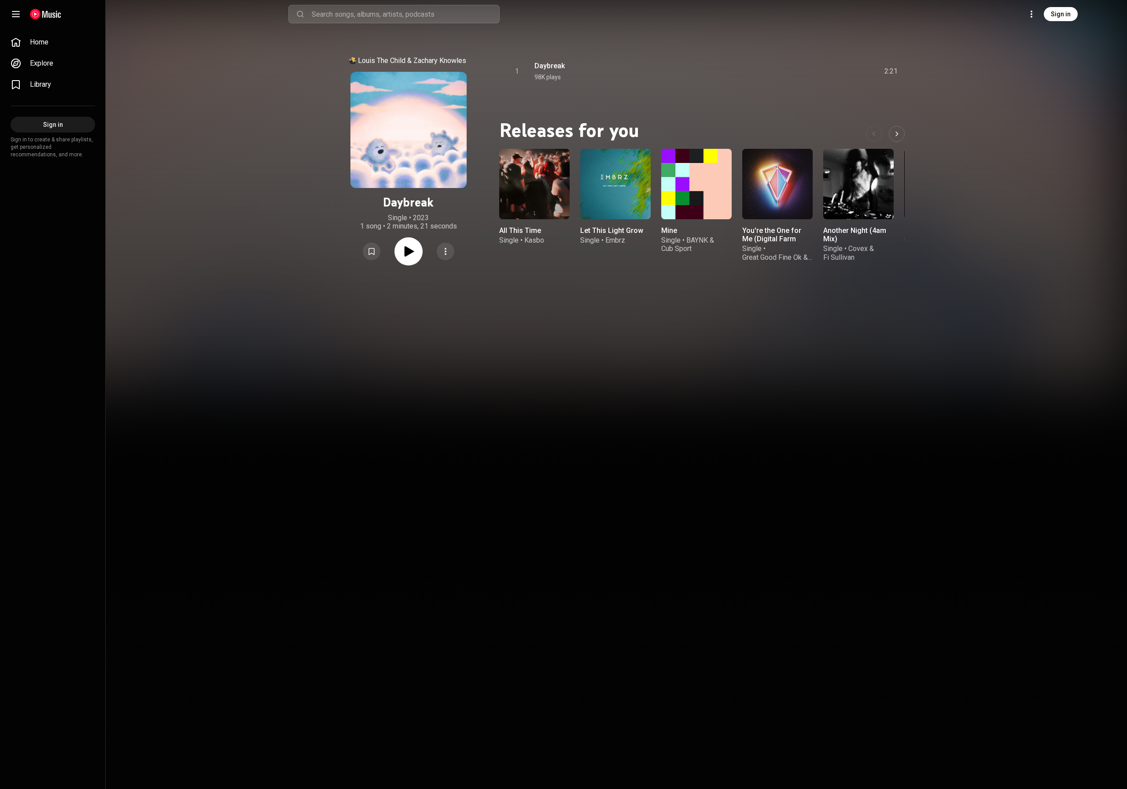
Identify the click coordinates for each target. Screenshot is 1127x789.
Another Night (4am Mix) (854, 234)
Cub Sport (676, 248)
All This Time (520, 230)
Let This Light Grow (611, 230)
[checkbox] (891, 71)
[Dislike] (841, 71)
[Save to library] (371, 251)
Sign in (1061, 14)
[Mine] (696, 184)
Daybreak (549, 66)
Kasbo (534, 240)
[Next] (897, 134)
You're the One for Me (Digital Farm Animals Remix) (771, 238)
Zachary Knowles (439, 60)
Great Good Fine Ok (772, 257)
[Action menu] (445, 251)
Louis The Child (381, 60)
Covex (858, 248)
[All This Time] (534, 184)
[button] (371, 251)
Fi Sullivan (838, 257)
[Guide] (16, 14)
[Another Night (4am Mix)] (858, 184)
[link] (53, 42)
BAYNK (697, 240)
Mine (669, 230)
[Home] (45, 14)
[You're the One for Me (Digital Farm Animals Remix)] (777, 184)
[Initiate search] (300, 14)
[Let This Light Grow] (615, 184)
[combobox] (405, 14)
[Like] (824, 71)
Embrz (615, 240)
